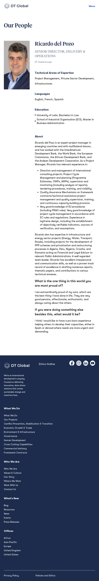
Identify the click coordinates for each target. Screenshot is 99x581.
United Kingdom (12, 550)
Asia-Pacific (10, 542)
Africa (7, 538)
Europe (7, 546)
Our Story (9, 477)
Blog (6, 505)
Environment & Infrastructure (19, 432)
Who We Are (10, 468)
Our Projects (10, 419)
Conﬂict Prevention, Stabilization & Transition (28, 423)
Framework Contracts (15, 452)
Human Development (15, 440)
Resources (9, 509)
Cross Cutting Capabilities (18, 444)
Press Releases (11, 522)
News (6, 513)
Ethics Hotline (47, 364)
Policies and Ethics (45, 575)
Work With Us (11, 485)
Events (7, 518)
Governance (10, 436)
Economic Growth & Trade (18, 428)
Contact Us (10, 489)
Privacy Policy (11, 575)
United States (11, 554)
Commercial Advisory (15, 448)
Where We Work (12, 481)
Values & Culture (12, 473)
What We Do (10, 415)
